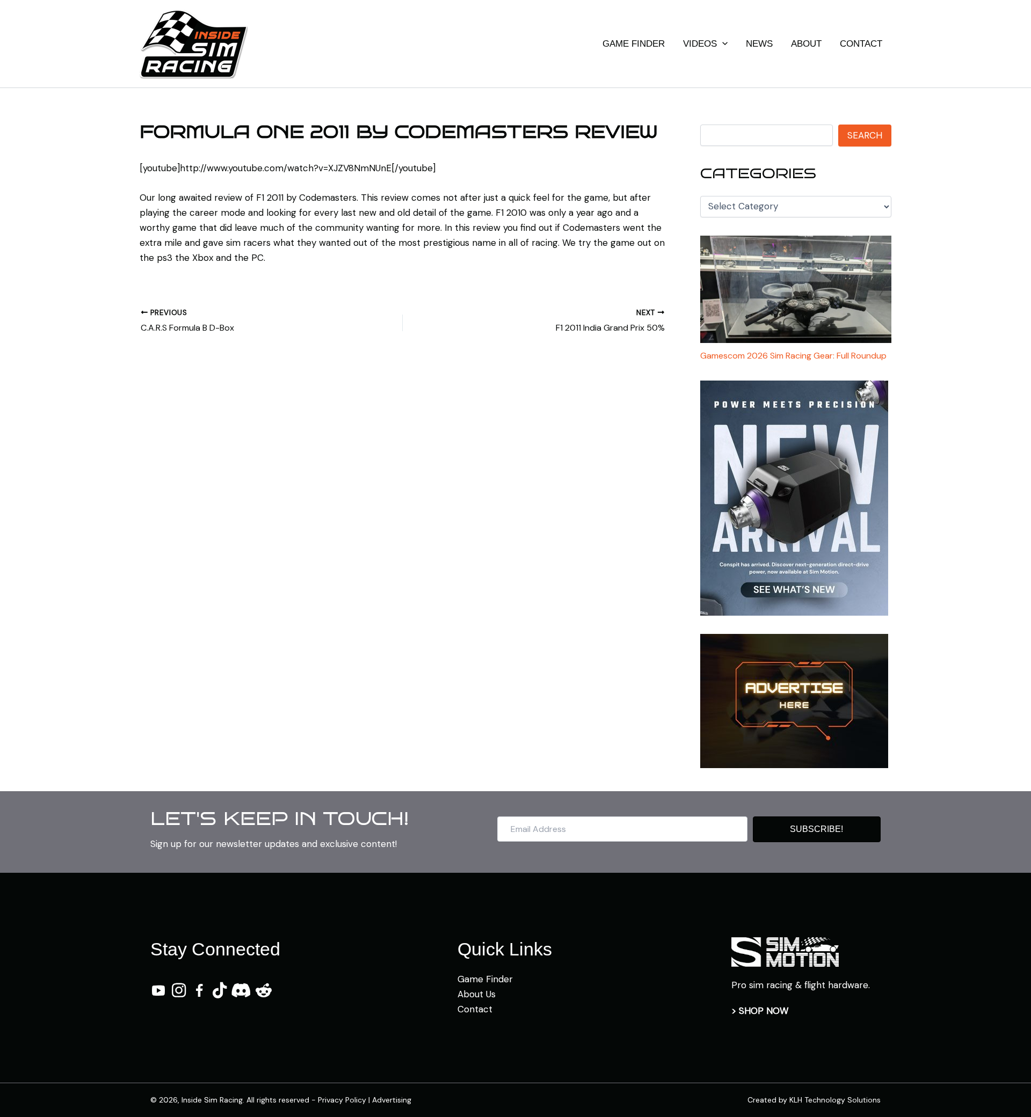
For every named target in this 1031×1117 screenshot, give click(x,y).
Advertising (391, 1100)
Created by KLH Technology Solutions (814, 1100)
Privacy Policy (342, 1100)
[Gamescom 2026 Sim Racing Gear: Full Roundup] (795, 290)
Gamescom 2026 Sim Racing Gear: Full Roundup (793, 355)
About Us (477, 994)
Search (864, 135)
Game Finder (485, 979)
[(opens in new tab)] (785, 951)
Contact (475, 1009)
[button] (722, 44)
